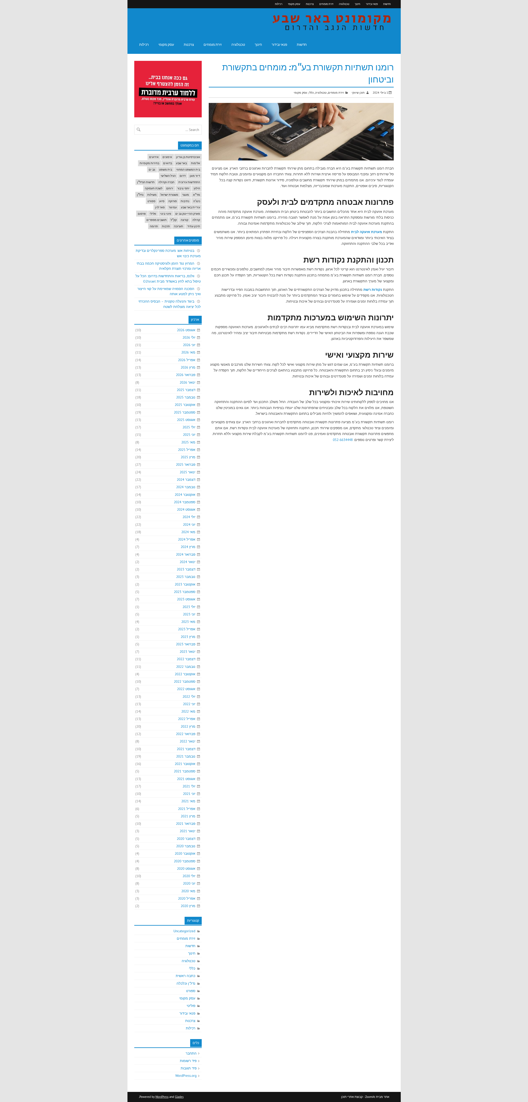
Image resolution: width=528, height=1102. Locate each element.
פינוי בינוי (165, 214)
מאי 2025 (188, 442)
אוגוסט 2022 (186, 689)
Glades (179, 1097)
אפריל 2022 (186, 719)
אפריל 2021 (186, 808)
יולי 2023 (189, 607)
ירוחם (169, 188)
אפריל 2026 (186, 360)
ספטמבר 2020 (184, 861)
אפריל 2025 (186, 449)
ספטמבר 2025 (184, 412)
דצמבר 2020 (186, 838)
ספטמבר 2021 (184, 771)
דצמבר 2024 (186, 479)
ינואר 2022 (187, 741)
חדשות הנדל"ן (145, 182)
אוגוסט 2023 (186, 599)
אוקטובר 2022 (185, 674)
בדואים (167, 163)
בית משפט (165, 169)
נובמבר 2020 (185, 846)
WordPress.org (186, 1075)
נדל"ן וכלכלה (186, 983)
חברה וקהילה (166, 182)
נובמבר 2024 (185, 487)
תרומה (154, 226)
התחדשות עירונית (189, 182)
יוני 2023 (189, 614)
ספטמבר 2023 (184, 591)
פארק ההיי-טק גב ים (187, 214)
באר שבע (181, 163)
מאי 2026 (188, 352)
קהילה (196, 220)
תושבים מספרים (156, 220)
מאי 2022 (188, 711)
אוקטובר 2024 (185, 494)
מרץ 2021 (188, 816)
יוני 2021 (189, 793)
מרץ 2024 (188, 547)
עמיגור (173, 207)
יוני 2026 (189, 345)
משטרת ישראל (169, 195)
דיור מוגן (195, 176)
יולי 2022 (189, 696)
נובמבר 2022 (185, 666)
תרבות (166, 226)
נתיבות (185, 201)
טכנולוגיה (344, 4)
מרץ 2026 (188, 367)
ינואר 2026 (187, 382)
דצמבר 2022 (186, 659)
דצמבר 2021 (186, 749)
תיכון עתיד (193, 226)
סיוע (161, 201)
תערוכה (178, 226)
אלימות (195, 163)
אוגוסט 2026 (186, 330)
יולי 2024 (189, 517)
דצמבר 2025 (186, 390)
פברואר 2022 (185, 734)
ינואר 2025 (187, 472)
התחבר (191, 1053)
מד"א (196, 195)
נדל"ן (140, 195)
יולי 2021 (189, 786)
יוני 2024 (189, 524)
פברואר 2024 (185, 554)
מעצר (185, 195)
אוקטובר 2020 (185, 853)
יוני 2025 (189, 434)
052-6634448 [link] (343, 439)
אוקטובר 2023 (185, 584)
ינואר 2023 (187, 651)
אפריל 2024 (186, 539)
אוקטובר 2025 (185, 404)
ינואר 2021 (187, 831)
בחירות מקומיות (149, 163)
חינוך (357, 4)
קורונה (184, 220)
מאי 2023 (188, 621)
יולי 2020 (189, 876)
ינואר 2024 (187, 562)
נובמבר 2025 (185, 397)
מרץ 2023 (188, 636)
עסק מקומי (294, 4)
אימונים (167, 157)
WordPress (162, 1097)
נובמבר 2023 (185, 576)
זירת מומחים (326, 4)
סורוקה (172, 201)
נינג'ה (196, 201)
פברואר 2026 (185, 374)
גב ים (152, 169)
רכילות (278, 4)
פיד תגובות (189, 1068)
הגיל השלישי (168, 176)
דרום (183, 176)
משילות (152, 195)
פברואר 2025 (185, 464)
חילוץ (197, 188)
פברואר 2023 (185, 644)
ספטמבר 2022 (184, 681)
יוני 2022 (189, 704)
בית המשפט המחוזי (188, 169)
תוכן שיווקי (358, 92)
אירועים (154, 157)
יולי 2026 (189, 337)
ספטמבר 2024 (184, 502)
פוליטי (191, 1005)
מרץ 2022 (188, 726)
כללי (311, 92)
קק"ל (174, 220)
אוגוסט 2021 (186, 779)
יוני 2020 (189, 883)
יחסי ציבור (183, 188)
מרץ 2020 (188, 906)
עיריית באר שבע (190, 207)
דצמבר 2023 (186, 569)
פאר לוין (160, 207)
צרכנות (310, 4)
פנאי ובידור (372, 4)
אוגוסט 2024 (186, 509)
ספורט (151, 201)
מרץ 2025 (188, 457)
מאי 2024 (188, 532)
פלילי (153, 214)
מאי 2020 (188, 891)
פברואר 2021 (185, 823)
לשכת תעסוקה (153, 188)
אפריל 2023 (186, 629)
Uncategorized (184, 931)
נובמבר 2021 (185, 756)
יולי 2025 (189, 427)
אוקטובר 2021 (185, 763)
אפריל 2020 (186, 898)
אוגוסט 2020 (186, 868)
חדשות (387, 4)
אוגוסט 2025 (186, 419)
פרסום (142, 214)
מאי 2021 (188, 801)
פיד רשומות (188, 1060)
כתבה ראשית (185, 976)
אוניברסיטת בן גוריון (188, 157)
